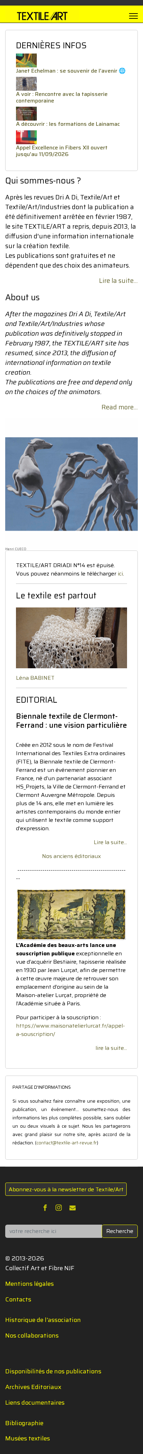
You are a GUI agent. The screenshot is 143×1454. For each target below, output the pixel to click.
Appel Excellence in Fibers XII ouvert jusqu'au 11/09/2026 (62, 150)
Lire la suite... (118, 281)
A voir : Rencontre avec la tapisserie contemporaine (62, 97)
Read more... (119, 407)
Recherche (119, 1231)
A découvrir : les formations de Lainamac (68, 124)
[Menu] (133, 16)
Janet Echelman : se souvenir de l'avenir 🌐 (71, 70)
